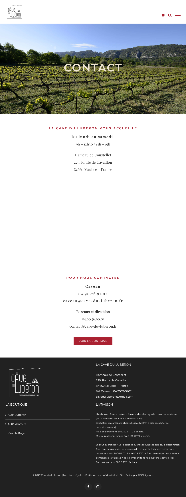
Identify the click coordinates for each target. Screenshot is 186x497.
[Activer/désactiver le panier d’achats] (163, 15)
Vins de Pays (16, 433)
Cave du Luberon (51, 475)
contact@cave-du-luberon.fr (93, 326)
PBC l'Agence (145, 475)
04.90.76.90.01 (93, 318)
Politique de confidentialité (101, 475)
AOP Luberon (17, 414)
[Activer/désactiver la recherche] (170, 15)
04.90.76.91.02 (93, 293)
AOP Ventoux (17, 424)
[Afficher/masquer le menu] (177, 15)
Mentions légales (73, 475)
